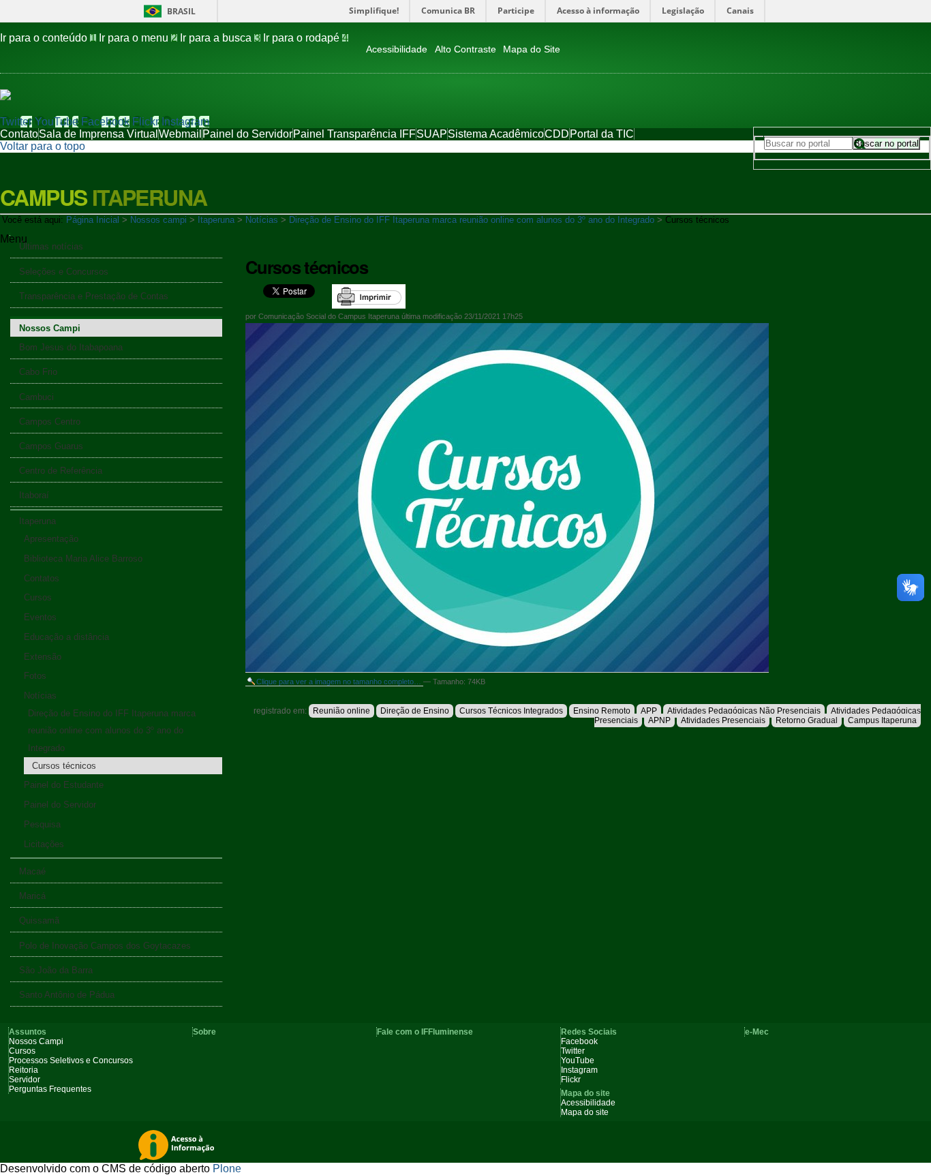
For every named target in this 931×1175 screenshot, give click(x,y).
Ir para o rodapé (305, 38)
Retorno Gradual (807, 720)
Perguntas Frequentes (50, 1089)
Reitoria (23, 1070)
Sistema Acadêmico (496, 134)
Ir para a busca (220, 38)
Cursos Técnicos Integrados (511, 711)
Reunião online (341, 711)
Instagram (185, 121)
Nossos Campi (36, 1041)
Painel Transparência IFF (354, 134)
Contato (19, 134)
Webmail (180, 134)
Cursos (22, 1051)
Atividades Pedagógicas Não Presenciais (744, 711)
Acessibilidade (396, 49)
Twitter (16, 121)
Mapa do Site (531, 49)
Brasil (181, 11)
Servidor (24, 1079)
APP (649, 711)
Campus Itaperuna (882, 720)
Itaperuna (216, 220)
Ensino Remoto (601, 711)
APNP (659, 720)
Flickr (145, 121)
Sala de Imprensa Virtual (98, 134)
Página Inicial (92, 220)
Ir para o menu (138, 38)
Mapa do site (585, 1112)
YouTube (56, 121)
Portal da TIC (602, 134)
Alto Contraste (465, 49)
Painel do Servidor (247, 134)
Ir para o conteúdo (48, 38)
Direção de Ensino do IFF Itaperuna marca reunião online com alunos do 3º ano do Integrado (471, 220)
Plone (227, 1168)
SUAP (431, 134)
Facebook (105, 121)
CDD (557, 134)
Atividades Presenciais (723, 720)
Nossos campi (158, 220)
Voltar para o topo (42, 146)
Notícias (261, 220)
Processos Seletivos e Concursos (71, 1060)
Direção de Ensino (414, 711)
